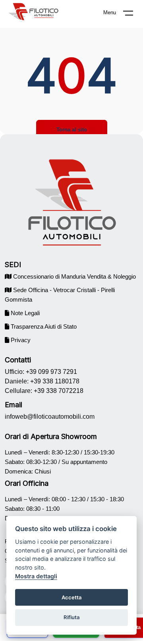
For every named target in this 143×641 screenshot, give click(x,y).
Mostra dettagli (36, 576)
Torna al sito (71, 130)
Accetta (72, 597)
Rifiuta (72, 617)
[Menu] (133, 15)
